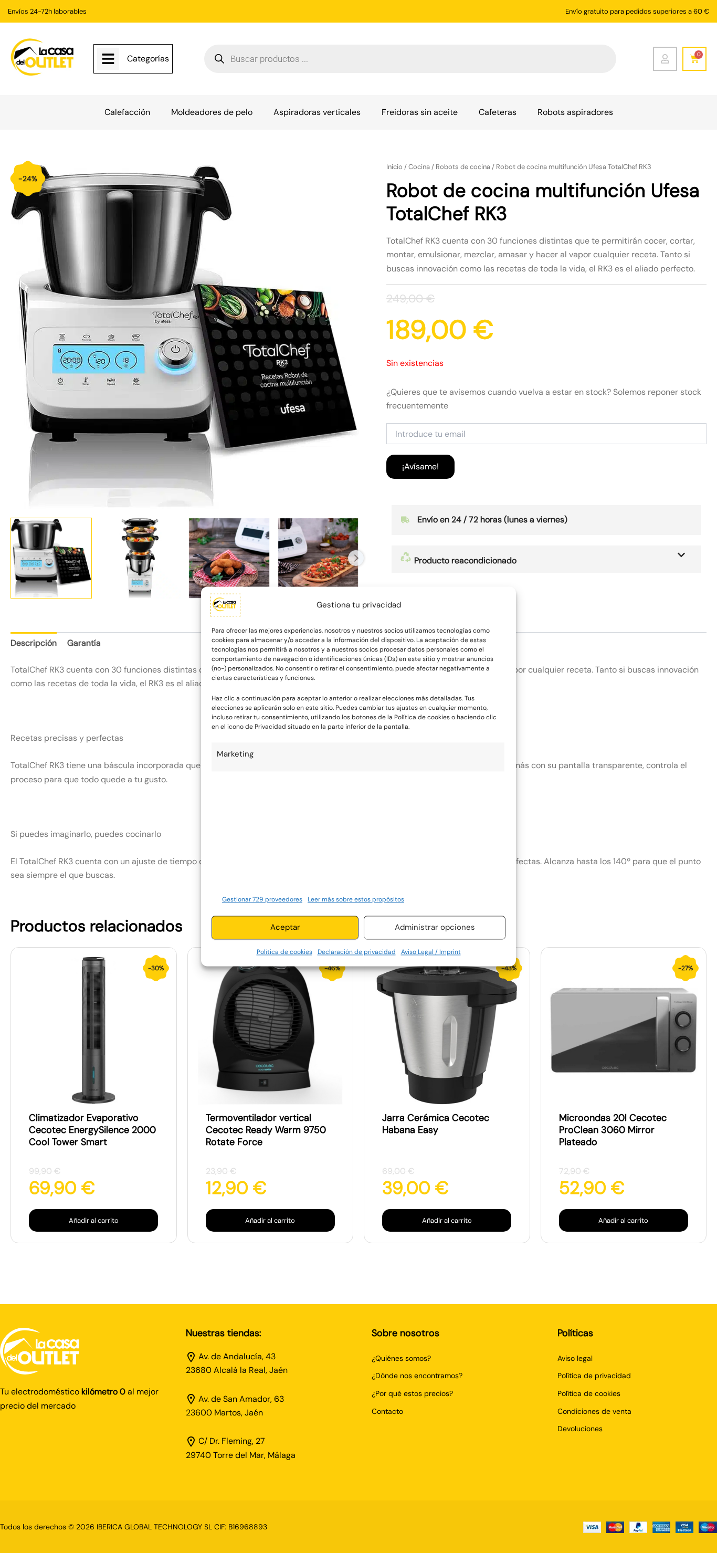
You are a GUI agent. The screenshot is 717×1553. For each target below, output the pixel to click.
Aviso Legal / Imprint (431, 952)
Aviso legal (575, 1358)
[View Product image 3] (229, 558)
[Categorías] (108, 59)
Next (356, 558)
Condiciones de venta (594, 1411)
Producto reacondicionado (464, 560)
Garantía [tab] (84, 642)
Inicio (394, 166)
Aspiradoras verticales (317, 112)
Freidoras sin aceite (420, 112)
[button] (546, 559)
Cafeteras (497, 112)
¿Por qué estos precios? (412, 1393)
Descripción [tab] (33, 642)
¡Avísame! (420, 466)
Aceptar (285, 927)
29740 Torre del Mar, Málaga (241, 1455)
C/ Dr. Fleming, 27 (231, 1440)
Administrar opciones (435, 927)
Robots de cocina (463, 166)
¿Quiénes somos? (401, 1358)
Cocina (419, 166)
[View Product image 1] (51, 558)
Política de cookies (284, 952)
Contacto (387, 1411)
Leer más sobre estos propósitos (356, 899)
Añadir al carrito (94, 1220)
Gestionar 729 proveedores (262, 899)
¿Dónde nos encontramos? (417, 1375)
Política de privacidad (594, 1375)
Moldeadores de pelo (211, 112)
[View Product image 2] (140, 558)
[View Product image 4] (318, 558)
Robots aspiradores (575, 112)
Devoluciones (580, 1428)
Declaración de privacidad (357, 952)
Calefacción (127, 112)
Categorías (148, 58)
